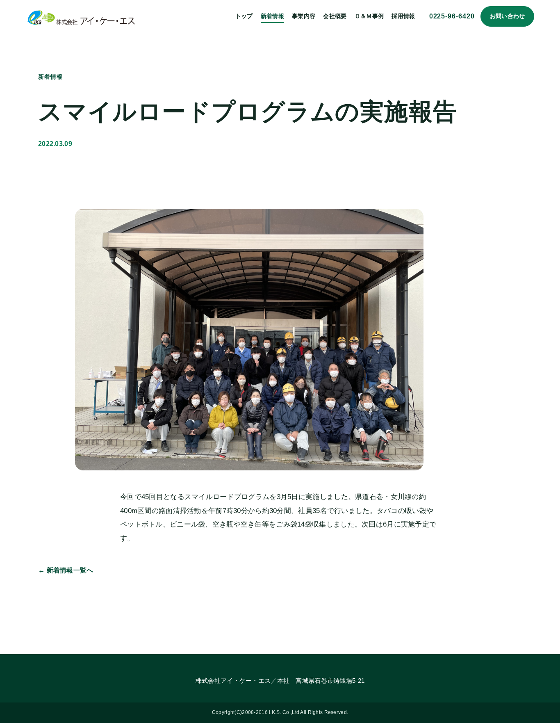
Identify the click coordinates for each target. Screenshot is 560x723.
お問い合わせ (507, 16)
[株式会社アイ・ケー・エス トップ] (81, 16)
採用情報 (403, 16)
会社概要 (334, 16)
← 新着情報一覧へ (65, 570)
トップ (244, 16)
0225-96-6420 (452, 16)
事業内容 (303, 16)
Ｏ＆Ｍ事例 (369, 16)
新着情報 (272, 16)
